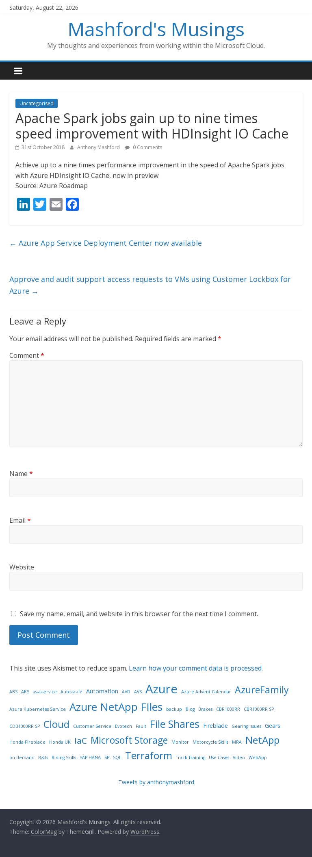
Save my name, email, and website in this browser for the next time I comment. (139, 613)
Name (21, 473)
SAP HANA (90, 757)
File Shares (174, 724)
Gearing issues (246, 726)
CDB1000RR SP (24, 726)
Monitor (180, 742)
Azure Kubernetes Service (37, 709)
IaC (80, 740)
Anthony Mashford (99, 147)
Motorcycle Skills (210, 742)
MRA (237, 742)
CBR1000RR (228, 709)
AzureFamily (262, 689)
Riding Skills (64, 757)
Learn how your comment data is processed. (196, 668)
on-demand (22, 757)
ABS (13, 692)
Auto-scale (71, 692)
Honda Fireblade (27, 742)
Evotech (123, 726)
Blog (190, 709)
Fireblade (215, 725)
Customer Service (92, 726)
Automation (102, 691)
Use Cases (219, 757)
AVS (138, 692)
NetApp (262, 740)
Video (239, 757)
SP (106, 757)
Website (21, 567)
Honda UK (60, 742)
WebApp (258, 757)
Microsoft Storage (129, 740)
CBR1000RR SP (259, 709)
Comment (26, 355)
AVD (126, 692)
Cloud (56, 724)
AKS (25, 692)
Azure (161, 689)
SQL (117, 757)
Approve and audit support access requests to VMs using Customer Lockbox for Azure (150, 285)
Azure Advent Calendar (206, 692)
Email (20, 520)
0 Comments (147, 147)
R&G (43, 757)
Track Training (190, 757)
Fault (141, 726)
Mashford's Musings (156, 28)
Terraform (148, 755)
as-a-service (45, 692)
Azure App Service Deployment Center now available (105, 243)
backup (174, 709)
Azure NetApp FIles (115, 706)
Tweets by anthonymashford (156, 782)
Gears (272, 725)
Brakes (205, 709)
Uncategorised (37, 103)
